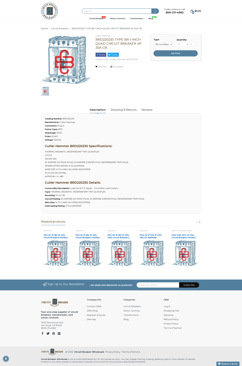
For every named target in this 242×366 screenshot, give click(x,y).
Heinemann (47, 231)
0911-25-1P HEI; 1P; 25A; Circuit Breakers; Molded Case (87, 236)
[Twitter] (48, 334)
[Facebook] (42, 334)
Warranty (168, 315)
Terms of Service (173, 328)
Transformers (131, 315)
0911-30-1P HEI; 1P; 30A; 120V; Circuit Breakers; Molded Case (118, 236)
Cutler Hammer (103, 36)
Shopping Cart (171, 310)
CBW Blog (92, 310)
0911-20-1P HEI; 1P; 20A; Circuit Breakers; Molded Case (55, 236)
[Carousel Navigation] (198, 222)
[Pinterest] (53, 334)
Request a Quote (229, 364)
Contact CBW (94, 306)
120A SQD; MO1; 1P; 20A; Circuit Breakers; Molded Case (183, 236)
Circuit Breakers (132, 306)
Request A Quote (96, 315)
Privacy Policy (171, 323)
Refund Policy (171, 319)
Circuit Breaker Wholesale (89, 352)
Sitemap (91, 319)
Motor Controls (132, 310)
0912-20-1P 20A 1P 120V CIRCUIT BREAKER (151, 236)
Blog (126, 319)
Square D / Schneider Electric (182, 231)
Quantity (182, 39)
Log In (167, 306)
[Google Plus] (59, 334)
